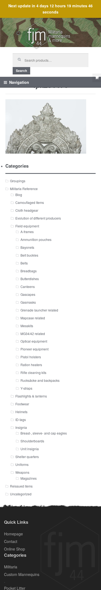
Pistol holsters (30, 356)
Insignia (21, 427)
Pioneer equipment (34, 349)
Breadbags (28, 271)
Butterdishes (29, 278)
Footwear (22, 404)
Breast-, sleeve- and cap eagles (43, 433)
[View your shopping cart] (96, 78)
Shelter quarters (27, 456)
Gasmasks (28, 302)
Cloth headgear (26, 210)
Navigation (19, 82)
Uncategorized (21, 494)
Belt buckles (29, 255)
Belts (24, 263)
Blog (18, 194)
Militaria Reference (24, 188)
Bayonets (27, 247)
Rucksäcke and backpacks (40, 380)
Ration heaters (31, 364)
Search (21, 70)
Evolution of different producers (38, 218)
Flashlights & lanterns (31, 396)
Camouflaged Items (29, 202)
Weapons (22, 472)
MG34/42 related (32, 333)
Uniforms (22, 464)
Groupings (17, 180)
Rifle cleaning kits (33, 372)
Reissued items (21, 486)
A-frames (27, 231)
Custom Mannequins (21, 574)
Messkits (26, 325)
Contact (10, 541)
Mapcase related (32, 318)
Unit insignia (29, 448)
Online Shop (14, 549)
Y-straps (26, 388)
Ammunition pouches (35, 239)
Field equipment (27, 226)
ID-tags (20, 419)
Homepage (13, 533)
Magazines (28, 478)
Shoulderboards (32, 441)
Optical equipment (33, 341)
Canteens (27, 286)
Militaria (10, 566)
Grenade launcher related (39, 310)
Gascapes (27, 294)
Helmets (21, 411)
